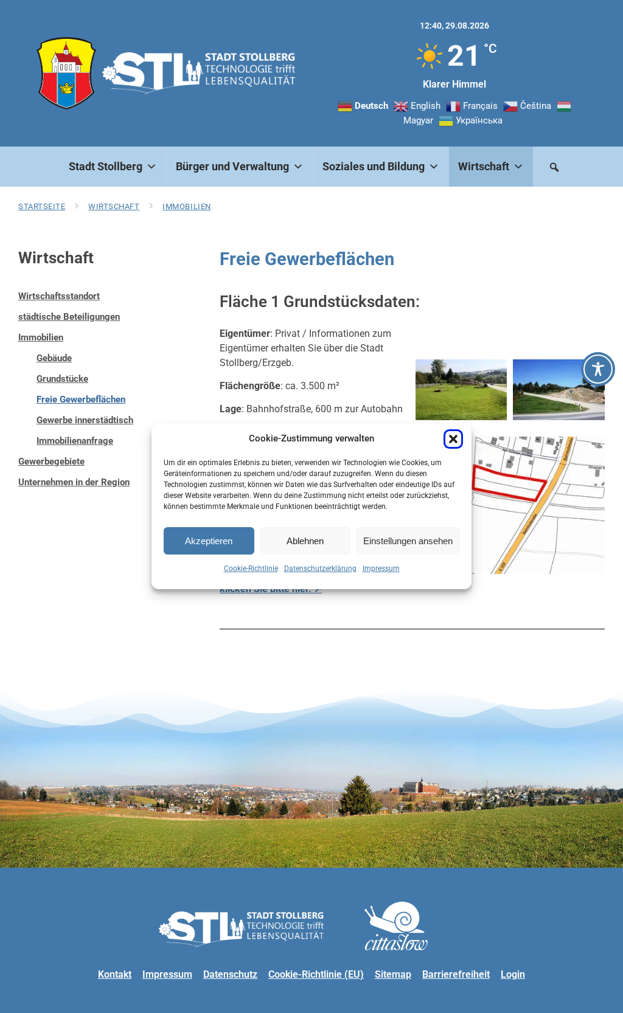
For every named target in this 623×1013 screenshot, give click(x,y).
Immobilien (186, 206)
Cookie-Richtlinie (251, 568)
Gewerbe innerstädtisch (85, 420)
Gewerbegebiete (51, 461)
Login (513, 974)
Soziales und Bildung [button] (373, 166)
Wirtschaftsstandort (59, 296)
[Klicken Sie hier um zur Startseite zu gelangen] (66, 73)
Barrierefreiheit (456, 974)
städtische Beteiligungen (69, 316)
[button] (453, 439)
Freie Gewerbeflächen (81, 399)
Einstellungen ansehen (408, 541)
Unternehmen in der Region (74, 482)
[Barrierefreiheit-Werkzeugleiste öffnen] (598, 369)
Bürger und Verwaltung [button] (232, 166)
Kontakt (114, 974)
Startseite (41, 206)
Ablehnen (305, 541)
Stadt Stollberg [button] (105, 166)
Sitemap (393, 974)
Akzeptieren (208, 541)
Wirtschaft (113, 206)
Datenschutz (230, 974)
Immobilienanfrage (75, 440)
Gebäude (54, 358)
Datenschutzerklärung (320, 568)
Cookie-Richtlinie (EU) (316, 974)
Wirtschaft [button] (483, 166)
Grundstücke (62, 378)
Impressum (381, 568)
